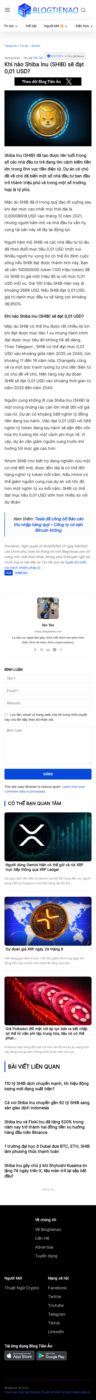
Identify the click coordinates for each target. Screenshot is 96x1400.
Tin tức (24, 45)
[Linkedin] (48, 648)
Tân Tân (38, 58)
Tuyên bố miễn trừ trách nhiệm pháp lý (66, 1392)
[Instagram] (41, 648)
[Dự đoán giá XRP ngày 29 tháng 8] (48, 921)
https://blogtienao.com (48, 631)
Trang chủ (10, 45)
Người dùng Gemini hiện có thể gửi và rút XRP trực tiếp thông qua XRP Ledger (44, 867)
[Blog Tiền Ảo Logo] (48, 10)
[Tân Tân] (48, 608)
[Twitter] (33, 581)
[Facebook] (23, 581)
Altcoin (35, 45)
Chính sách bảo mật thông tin (22, 1392)
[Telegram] (43, 581)
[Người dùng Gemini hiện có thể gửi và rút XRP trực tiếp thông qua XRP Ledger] (48, 836)
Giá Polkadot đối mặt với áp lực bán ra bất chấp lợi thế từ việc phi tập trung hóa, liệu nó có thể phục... (47, 1033)
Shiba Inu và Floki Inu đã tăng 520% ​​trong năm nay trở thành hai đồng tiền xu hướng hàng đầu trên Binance (44, 1127)
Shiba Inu (21, 572)
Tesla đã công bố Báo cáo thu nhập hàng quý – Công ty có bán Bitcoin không (48, 524)
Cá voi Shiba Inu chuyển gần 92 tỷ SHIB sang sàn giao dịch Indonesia (47, 1105)
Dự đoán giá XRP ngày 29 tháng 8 (34, 949)
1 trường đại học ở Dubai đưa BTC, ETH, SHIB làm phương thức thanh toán (47, 1149)
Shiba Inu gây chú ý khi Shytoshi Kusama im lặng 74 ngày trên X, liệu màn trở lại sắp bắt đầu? (45, 1170)
